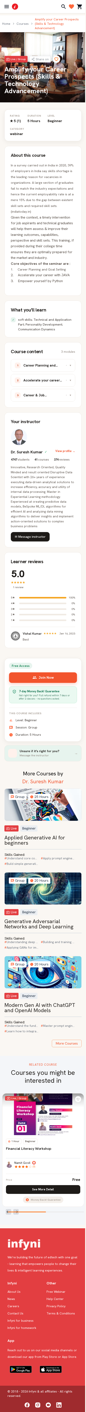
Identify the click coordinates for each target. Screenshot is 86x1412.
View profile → (65, 451)
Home (6, 24)
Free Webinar (56, 1292)
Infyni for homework (21, 1328)
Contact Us (15, 1313)
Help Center (55, 1299)
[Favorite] (56, 59)
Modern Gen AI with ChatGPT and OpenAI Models (39, 1008)
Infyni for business (20, 1321)
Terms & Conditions (61, 1313)
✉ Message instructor (30, 537)
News (11, 1299)
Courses (23, 24)
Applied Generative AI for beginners (34, 840)
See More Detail (43, 1189)
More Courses (67, 1043)
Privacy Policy (56, 1306)
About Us (14, 1292)
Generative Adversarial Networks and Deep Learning (38, 924)
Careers (13, 1306)
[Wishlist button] (78, 1099)
